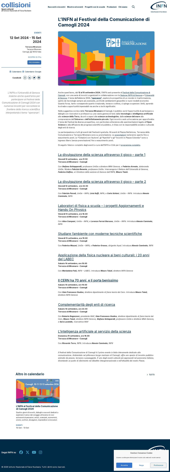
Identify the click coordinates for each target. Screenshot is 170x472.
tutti (151, 374)
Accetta (124, 465)
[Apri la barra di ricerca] (133, 7)
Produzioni (112, 7)
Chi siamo (122, 7)
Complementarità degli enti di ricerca (86, 305)
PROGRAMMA (34, 62)
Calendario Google (32, 72)
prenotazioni (120, 135)
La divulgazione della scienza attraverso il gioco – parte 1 (101, 155)
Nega (141, 465)
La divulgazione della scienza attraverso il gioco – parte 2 (102, 182)
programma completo (130, 145)
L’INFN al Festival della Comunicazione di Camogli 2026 (37, 407)
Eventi (37, 33)
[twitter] (27, 452)
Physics (79, 210)
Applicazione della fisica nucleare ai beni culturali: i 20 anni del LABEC (103, 257)
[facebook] (21, 452)
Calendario (17, 72)
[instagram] (40, 452)
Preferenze (158, 465)
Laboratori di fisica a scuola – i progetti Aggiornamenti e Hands (101, 208)
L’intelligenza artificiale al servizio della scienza (94, 331)
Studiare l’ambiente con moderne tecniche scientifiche (100, 234)
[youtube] (34, 452)
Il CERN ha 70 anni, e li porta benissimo (88, 280)
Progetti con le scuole (95, 7)
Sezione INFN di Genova (131, 95)
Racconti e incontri (56, 7)
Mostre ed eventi (75, 7)
